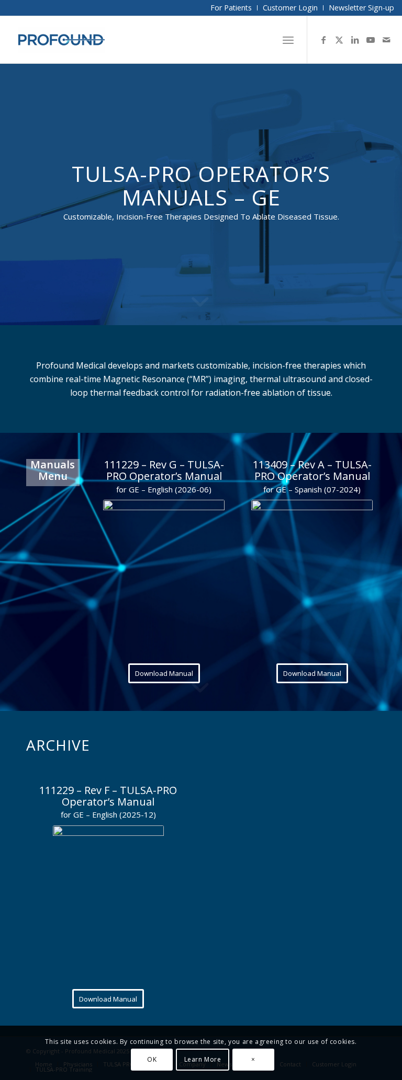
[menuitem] (231, 7)
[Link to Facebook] (323, 40)
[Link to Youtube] (370, 40)
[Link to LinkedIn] (355, 40)
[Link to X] (339, 40)
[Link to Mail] (386, 40)
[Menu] (288, 40)
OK (152, 1059)
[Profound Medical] (61, 39)
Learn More (202, 1059)
